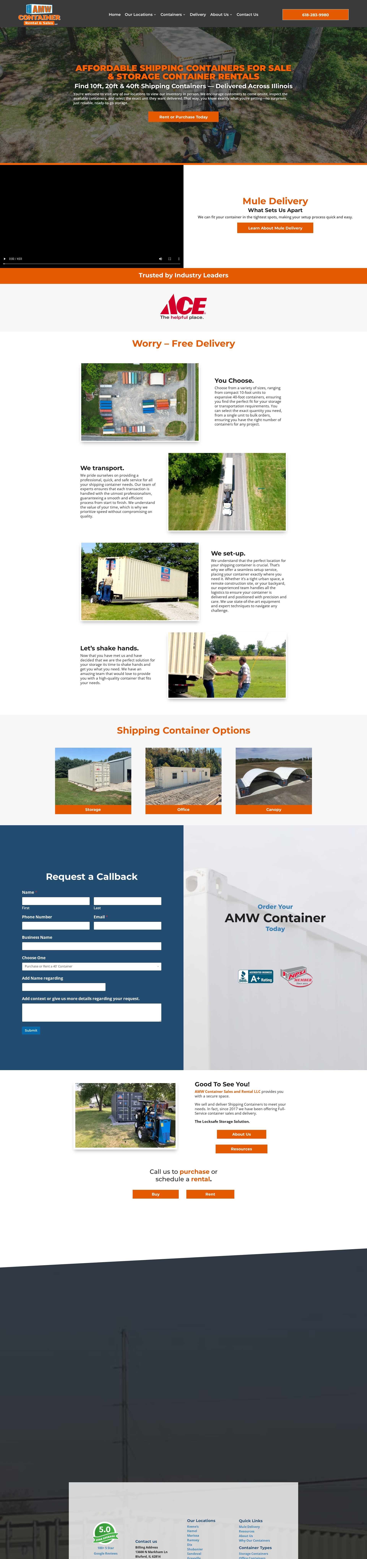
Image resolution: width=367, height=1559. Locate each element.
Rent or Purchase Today (183, 117)
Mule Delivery (249, 1527)
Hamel (192, 1531)
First (26, 907)
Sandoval (194, 1554)
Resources (241, 1149)
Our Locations (139, 15)
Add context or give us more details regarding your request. (81, 998)
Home (115, 15)
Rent (210, 1194)
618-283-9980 (315, 15)
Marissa (193, 1535)
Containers (171, 15)
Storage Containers (253, 1554)
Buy (156, 1194)
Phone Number (37, 917)
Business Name (37, 937)
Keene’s (193, 1526)
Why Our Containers (254, 1540)
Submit (31, 1030)
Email (101, 917)
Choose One (33, 958)
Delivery (198, 15)
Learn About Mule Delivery (275, 228)
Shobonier (195, 1549)
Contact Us (247, 15)
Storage (93, 809)
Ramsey (193, 1540)
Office (183, 809)
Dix (189, 1545)
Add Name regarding (42, 978)
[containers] (125, 1146)
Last (97, 907)
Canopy (273, 809)
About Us (219, 15)
